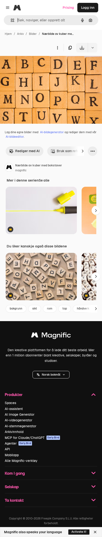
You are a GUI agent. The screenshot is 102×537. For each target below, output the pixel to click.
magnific (21, 170)
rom (49, 308)
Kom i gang (15, 473)
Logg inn (87, 7)
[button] (51, 374)
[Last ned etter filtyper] (92, 47)
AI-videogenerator (18, 420)
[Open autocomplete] (10, 20)
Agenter (18, 443)
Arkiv (20, 34)
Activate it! (78, 532)
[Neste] (82, 151)
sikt (34, 308)
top (64, 308)
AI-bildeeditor (15, 137)
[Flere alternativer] (57, 47)
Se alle (44, 180)
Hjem (8, 34)
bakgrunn (16, 308)
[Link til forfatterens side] (9, 168)
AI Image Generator (19, 414)
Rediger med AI (27, 151)
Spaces (10, 403)
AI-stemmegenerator (20, 426)
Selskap (12, 486)
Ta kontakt (14, 500)
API (7, 449)
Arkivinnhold (14, 432)
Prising (68, 7)
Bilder (33, 34)
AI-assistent (14, 409)
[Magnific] (51, 336)
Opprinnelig (33, 63)
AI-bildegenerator (52, 132)
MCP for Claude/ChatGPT (32, 438)
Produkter (14, 394)
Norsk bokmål (51, 375)
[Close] (95, 532)
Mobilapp (12, 455)
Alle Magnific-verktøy (21, 461)
